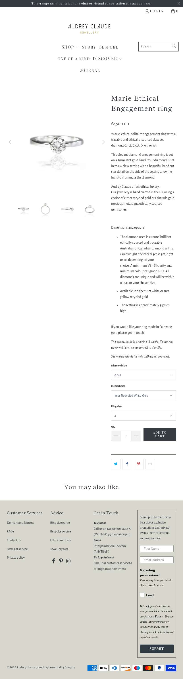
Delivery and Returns (20, 522)
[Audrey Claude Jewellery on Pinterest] (61, 561)
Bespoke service (60, 531)
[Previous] (10, 142)
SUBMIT (157, 649)
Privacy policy (16, 557)
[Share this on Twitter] (116, 464)
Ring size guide (60, 522)
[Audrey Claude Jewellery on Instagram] (68, 561)
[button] (70, 47)
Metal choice (118, 386)
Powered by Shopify (62, 667)
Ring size (116, 406)
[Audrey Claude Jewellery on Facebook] (53, 561)
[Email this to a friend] (150, 464)
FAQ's (11, 531)
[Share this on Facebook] (127, 464)
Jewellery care (59, 549)
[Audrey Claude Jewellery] (89, 30)
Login (157, 11)
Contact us (14, 540)
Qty (113, 426)
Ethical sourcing (60, 540)
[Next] (103, 142)
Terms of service (17, 549)
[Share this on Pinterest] (138, 464)
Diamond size (119, 365)
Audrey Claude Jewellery (32, 667)
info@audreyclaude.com (110, 546)
